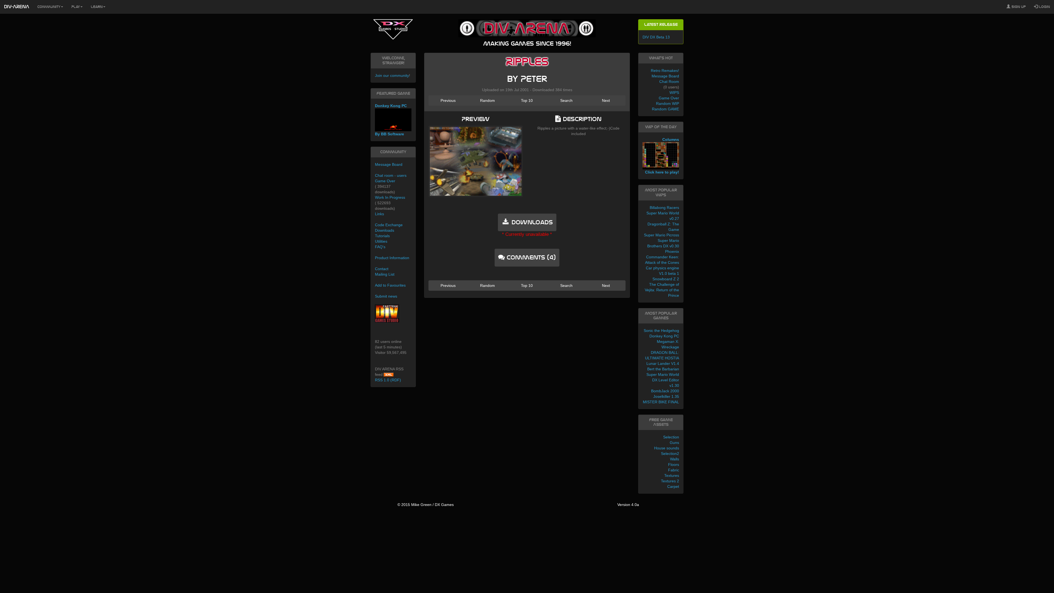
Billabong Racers (664, 207)
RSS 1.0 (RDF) (388, 380)
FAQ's (380, 247)
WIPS (674, 92)
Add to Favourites (390, 285)
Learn (97, 7)
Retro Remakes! (665, 70)
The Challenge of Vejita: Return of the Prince (662, 290)
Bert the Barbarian (663, 369)
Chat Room (669, 81)
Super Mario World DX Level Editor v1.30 (662, 380)
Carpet (673, 486)
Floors (673, 464)
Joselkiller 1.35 (666, 396)
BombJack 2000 (665, 391)
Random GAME (665, 109)
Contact (381, 269)
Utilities (381, 241)
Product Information (392, 258)
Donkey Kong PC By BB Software (391, 120)
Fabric (673, 470)
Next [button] (606, 100)
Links (379, 214)
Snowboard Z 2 (665, 279)
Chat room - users (391, 175)
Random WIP (667, 103)
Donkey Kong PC (664, 336)
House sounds (666, 448)
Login (1044, 7)
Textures (671, 475)
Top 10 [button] (527, 100)
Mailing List (384, 274)
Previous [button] (448, 100)
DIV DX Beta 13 (656, 37)
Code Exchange (389, 225)
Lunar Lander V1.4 (662, 363)
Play (75, 7)
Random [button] (487, 100)
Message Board (388, 164)
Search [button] (566, 100)
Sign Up (1018, 7)
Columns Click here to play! (662, 156)
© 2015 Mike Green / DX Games (425, 504)
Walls (674, 459)
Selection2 (670, 453)
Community (48, 7)
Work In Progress (390, 197)
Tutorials (382, 236)
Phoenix (672, 251)
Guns (674, 442)
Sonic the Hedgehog (661, 330)
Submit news (386, 296)
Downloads (384, 230)
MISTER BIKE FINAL (661, 402)
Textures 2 (670, 481)
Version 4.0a (628, 504)
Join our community (392, 75)
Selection (671, 437)
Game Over (385, 181)
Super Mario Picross (661, 235)
